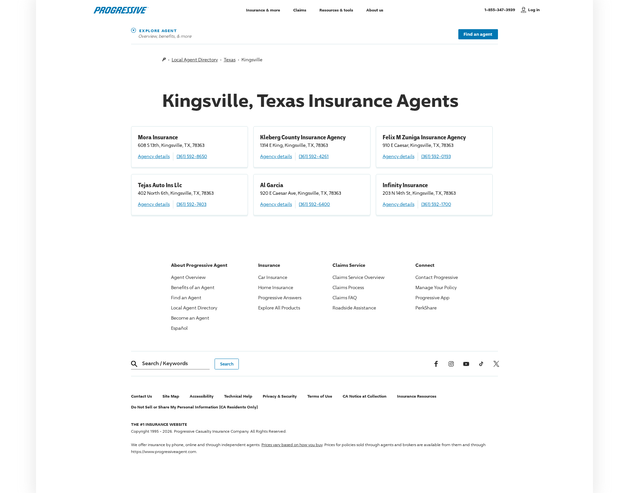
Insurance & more (263, 9)
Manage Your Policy (436, 287)
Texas (230, 59)
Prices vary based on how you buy (291, 444)
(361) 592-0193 (436, 156)
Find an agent (478, 34)
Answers (279, 297)
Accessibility (202, 396)
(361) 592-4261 (314, 156)
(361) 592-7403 (191, 204)
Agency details (154, 156)
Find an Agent (186, 297)
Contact (436, 277)
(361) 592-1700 (436, 204)
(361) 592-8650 (192, 156)
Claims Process (348, 287)
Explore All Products (279, 307)
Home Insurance (275, 287)
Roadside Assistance (354, 307)
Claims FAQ (345, 297)
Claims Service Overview (359, 277)
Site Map (170, 396)
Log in (534, 9)
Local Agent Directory (195, 59)
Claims (299, 9)
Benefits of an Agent (193, 287)
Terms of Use (319, 396)
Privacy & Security (280, 396)
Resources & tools (336, 9)
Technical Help (238, 396)
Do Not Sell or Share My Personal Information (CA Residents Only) (194, 406)
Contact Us (141, 396)
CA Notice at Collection (365, 396)
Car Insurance (272, 277)
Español (179, 328)
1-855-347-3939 (501, 9)
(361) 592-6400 (314, 204)
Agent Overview (188, 277)
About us (374, 9)
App (432, 297)
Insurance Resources (416, 396)
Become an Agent (190, 318)
